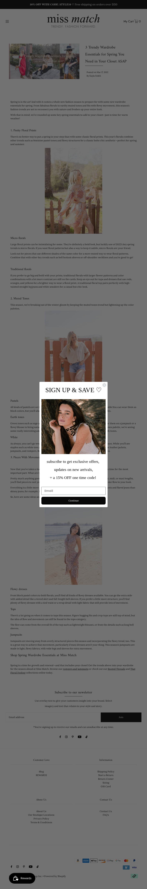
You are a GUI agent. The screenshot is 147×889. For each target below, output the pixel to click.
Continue (73, 500)
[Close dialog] (104, 385)
